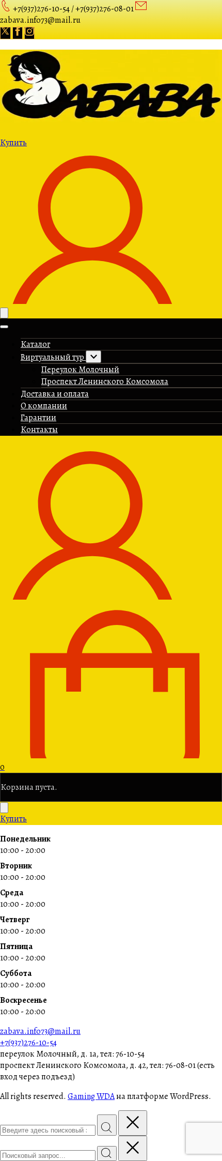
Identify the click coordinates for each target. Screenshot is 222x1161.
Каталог (35, 344)
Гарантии (38, 417)
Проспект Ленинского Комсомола (104, 381)
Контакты (39, 429)
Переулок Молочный (80, 369)
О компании (44, 405)
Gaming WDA (91, 1096)
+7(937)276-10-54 (28, 1042)
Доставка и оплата (55, 394)
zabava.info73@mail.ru (40, 1031)
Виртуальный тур (53, 357)
